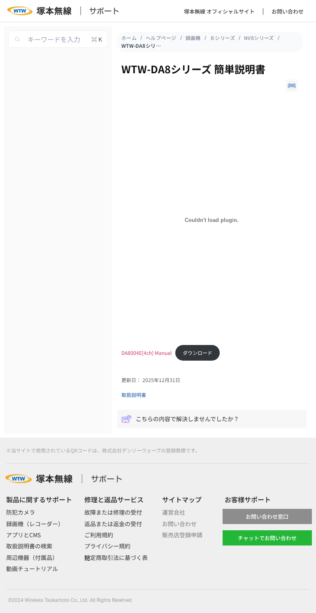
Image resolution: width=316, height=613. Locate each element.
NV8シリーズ (259, 37)
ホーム (129, 37)
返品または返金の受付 (113, 524)
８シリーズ (222, 37)
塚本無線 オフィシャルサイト (219, 11)
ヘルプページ (161, 37)
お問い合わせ (288, 11)
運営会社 (173, 512)
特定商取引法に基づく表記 (116, 557)
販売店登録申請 (182, 535)
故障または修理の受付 (113, 512)
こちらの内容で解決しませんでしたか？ (187, 419)
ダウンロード (197, 352)
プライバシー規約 (107, 546)
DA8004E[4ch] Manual (146, 352)
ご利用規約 (98, 535)
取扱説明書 (133, 394)
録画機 (193, 37)
